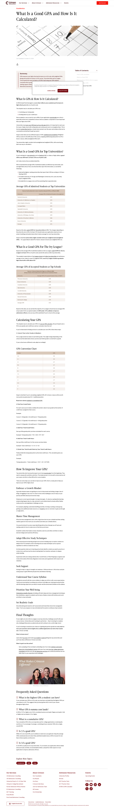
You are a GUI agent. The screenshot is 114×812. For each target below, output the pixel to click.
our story (25, 638)
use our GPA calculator (46, 324)
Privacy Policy (48, 801)
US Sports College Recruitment (15, 784)
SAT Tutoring (10, 792)
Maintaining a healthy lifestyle (24, 593)
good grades (53, 117)
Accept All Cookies (62, 90)
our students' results (39, 638)
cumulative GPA (23, 722)
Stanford (41, 155)
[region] (57, 88)
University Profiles (64, 776)
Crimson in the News (38, 784)
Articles (61, 778)
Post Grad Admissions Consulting (15, 797)
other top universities (50, 256)
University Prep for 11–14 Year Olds (16, 781)
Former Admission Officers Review (16, 786)
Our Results (36, 778)
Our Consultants (37, 776)
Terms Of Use (31, 801)
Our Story (35, 781)
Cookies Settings (51, 90)
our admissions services (41, 651)
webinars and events (56, 647)
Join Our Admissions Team (40, 786)
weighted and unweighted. (51, 134)
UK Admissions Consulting (14, 778)
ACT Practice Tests (64, 784)
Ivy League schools (38, 256)
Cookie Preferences (39, 801)
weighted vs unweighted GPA (34, 400)
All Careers (36, 789)
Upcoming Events (90, 776)
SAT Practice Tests (64, 781)
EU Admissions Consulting (14, 789)
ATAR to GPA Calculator (65, 786)
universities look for (26, 129)
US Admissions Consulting (14, 776)
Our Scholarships (37, 792)
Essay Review (10, 794)
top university (31, 155)
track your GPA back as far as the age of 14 (37, 125)
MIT (45, 155)
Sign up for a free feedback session (28, 649)
